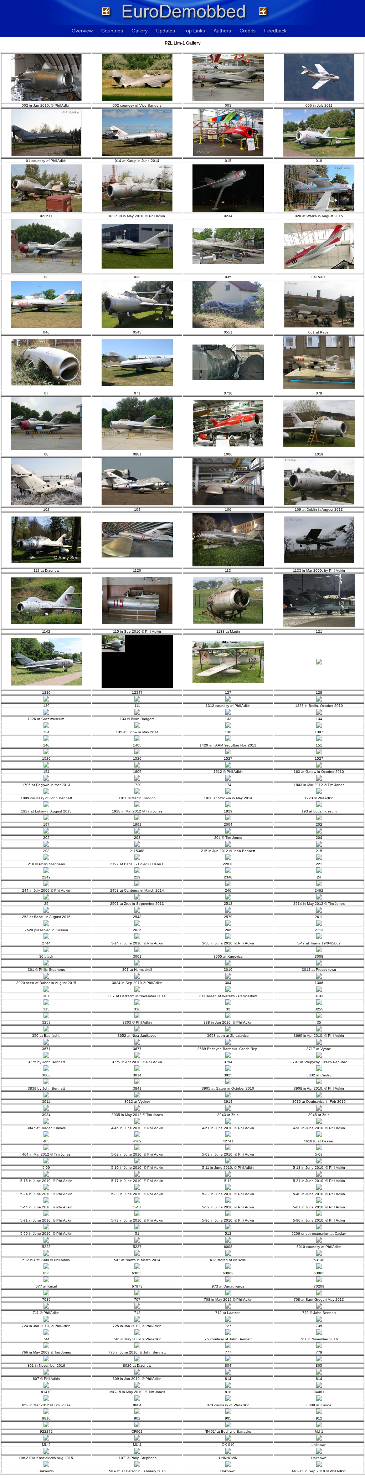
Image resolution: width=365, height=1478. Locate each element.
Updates (165, 31)
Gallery (140, 31)
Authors (222, 31)
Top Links (194, 31)
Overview (82, 31)
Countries (112, 31)
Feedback (275, 31)
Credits (248, 31)
